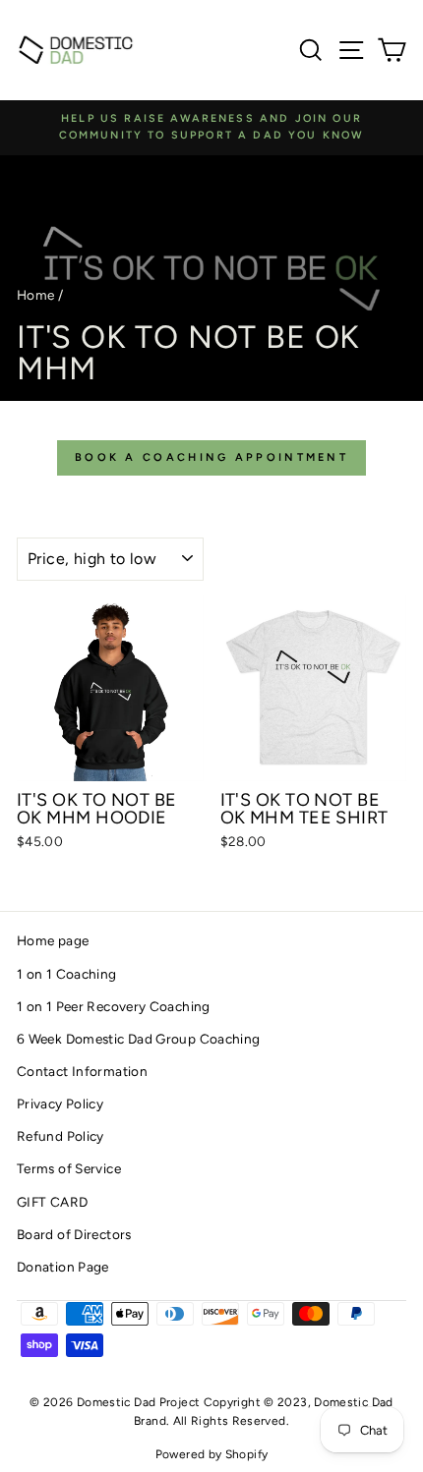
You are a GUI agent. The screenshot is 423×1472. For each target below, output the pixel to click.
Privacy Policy (60, 1103)
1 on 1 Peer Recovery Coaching (114, 1006)
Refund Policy (60, 1136)
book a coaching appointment (211, 457)
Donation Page (63, 1266)
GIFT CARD (52, 1202)
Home (35, 295)
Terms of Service (69, 1168)
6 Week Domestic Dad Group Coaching (139, 1039)
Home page (53, 940)
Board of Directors (74, 1234)
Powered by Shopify (212, 1454)
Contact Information (82, 1071)
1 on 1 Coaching (67, 974)
